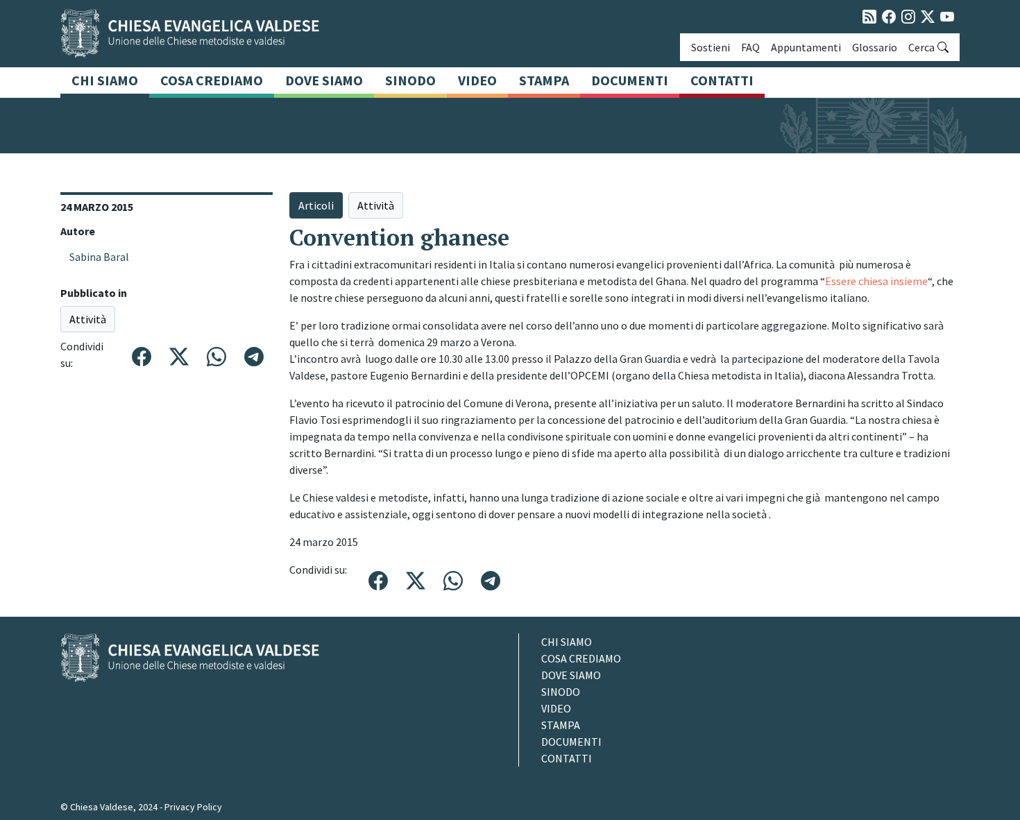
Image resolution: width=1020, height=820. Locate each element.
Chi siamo (104, 80)
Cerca (921, 47)
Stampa (544, 80)
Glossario (874, 47)
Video (477, 80)
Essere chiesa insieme (876, 281)
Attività (87, 319)
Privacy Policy (193, 807)
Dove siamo (324, 80)
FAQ (750, 47)
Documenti (629, 80)
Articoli (316, 205)
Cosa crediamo (211, 80)
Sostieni (710, 47)
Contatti (722, 80)
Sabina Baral (99, 257)
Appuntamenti (806, 47)
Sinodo (410, 80)
